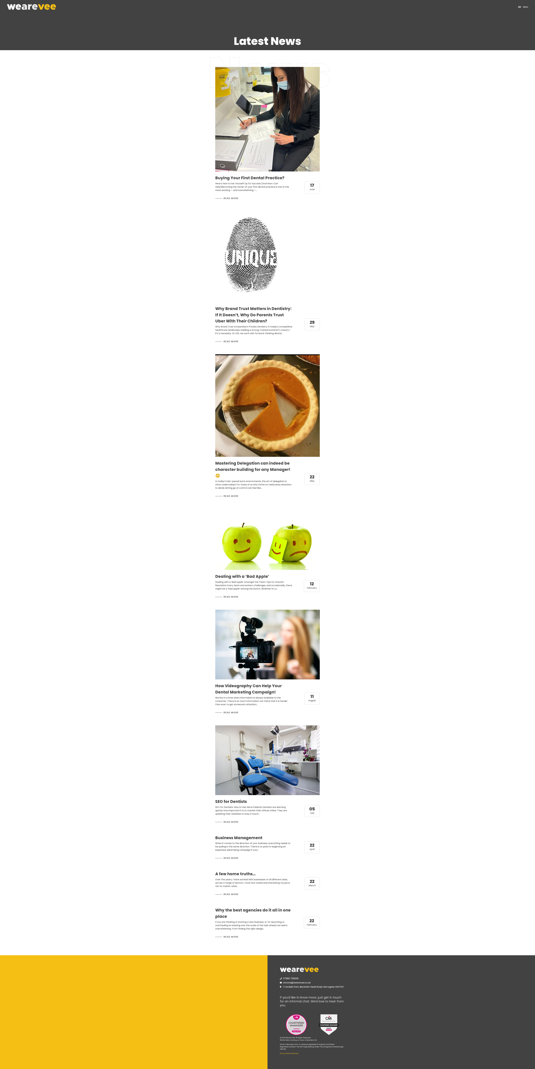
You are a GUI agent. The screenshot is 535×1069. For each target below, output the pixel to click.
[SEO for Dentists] (267, 760)
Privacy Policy (285, 1053)
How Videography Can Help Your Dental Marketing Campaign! (248, 689)
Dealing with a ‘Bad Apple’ (242, 576)
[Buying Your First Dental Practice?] (267, 119)
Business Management (238, 838)
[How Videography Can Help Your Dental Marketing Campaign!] (267, 644)
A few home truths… (235, 874)
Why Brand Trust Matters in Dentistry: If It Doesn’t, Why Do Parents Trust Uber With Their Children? (253, 315)
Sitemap (295, 1053)
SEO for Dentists (231, 801)
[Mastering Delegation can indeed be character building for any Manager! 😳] (267, 405)
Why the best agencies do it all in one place (253, 913)
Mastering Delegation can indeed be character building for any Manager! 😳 (252, 470)
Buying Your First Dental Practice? (249, 178)
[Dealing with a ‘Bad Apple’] (267, 539)
